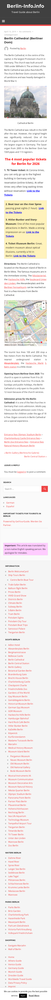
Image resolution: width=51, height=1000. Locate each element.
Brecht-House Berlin (18, 678)
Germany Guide (16, 968)
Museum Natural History (20, 786)
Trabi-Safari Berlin (17, 584)
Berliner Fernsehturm (15, 287)
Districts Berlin (15, 599)
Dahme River (14, 858)
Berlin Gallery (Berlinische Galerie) (22, 452)
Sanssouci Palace (16, 628)
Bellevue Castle (15, 656)
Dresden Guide (15, 975)
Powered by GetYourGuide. (16, 521)
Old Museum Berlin (19, 763)
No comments (25, 31)
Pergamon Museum (20, 756)
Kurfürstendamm (16, 736)
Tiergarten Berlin (16, 632)
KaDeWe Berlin (15, 729)
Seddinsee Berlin (16, 872)
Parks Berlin (14, 907)
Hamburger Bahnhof (18, 718)
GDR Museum (15, 711)
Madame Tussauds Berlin (20, 740)
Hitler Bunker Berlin (18, 725)
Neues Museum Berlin (21, 759)
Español (10, 506)
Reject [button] (23, 995)
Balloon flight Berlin (17, 588)
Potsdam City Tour (17, 621)
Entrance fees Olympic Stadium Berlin (22, 434)
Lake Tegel (13, 876)
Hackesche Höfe (16, 279)
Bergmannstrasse (17, 652)
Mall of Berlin (14, 949)
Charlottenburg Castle (19, 681)
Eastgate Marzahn (17, 945)
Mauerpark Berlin (16, 922)
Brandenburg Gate (17, 674)
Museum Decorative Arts (20, 783)
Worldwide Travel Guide (20, 979)
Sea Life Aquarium (17, 816)
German (10, 502)
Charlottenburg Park (18, 914)
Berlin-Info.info (25, 6)
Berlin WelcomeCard (18, 571)
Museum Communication (20, 779)
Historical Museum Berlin (20, 703)
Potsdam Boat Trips (18, 625)
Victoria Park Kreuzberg (20, 929)
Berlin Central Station (34, 456)
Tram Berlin (14, 614)
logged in (21, 471)
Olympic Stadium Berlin (19, 794)
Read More (34, 995)
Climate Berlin (15, 603)
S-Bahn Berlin (14, 610)
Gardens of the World (19, 692)
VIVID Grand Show (17, 595)
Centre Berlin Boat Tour (22, 579)
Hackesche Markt (35, 363)
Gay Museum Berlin (17, 696)
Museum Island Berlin (19, 751)
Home (11, 957)
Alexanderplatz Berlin (18, 648)
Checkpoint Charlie (17, 685)
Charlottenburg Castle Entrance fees (22, 438)
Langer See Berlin (16, 869)
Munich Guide (15, 971)
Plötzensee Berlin (16, 880)
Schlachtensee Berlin (18, 883)
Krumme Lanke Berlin (18, 887)
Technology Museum (18, 819)
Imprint (12, 986)
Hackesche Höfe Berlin (19, 714)
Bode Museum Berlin (20, 771)
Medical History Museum (20, 747)
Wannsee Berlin (16, 841)
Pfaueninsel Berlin (17, 805)
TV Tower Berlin (16, 834)
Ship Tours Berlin (16, 575)
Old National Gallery (20, 767)
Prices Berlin (14, 591)
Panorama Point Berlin (19, 797)
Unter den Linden (17, 838)
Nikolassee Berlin (16, 891)
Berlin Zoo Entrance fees (16, 441)
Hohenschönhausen (18, 808)
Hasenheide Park (16, 918)
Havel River (13, 861)
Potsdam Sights (16, 617)
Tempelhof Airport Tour (20, 823)
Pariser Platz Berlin (17, 801)
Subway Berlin (15, 606)
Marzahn (12, 744)
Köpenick (12, 733)
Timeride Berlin (15, 830)
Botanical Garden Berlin (20, 670)
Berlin (23, 48)
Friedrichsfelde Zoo (17, 689)
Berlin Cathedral (16, 659)
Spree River (13, 865)
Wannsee (12, 894)
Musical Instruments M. (19, 775)
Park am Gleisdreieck (18, 925)
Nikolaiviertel (39, 275)
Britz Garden (14, 911)
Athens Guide (15, 960)
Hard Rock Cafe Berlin (19, 722)
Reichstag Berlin (16, 812)
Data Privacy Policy (17, 982)
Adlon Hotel (14, 645)
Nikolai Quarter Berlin (19, 790)
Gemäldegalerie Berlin (19, 700)
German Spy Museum (19, 707)
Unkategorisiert (11, 34)
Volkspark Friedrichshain (20, 933)
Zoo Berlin (13, 845)
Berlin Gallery (14, 667)
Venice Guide (14, 964)
